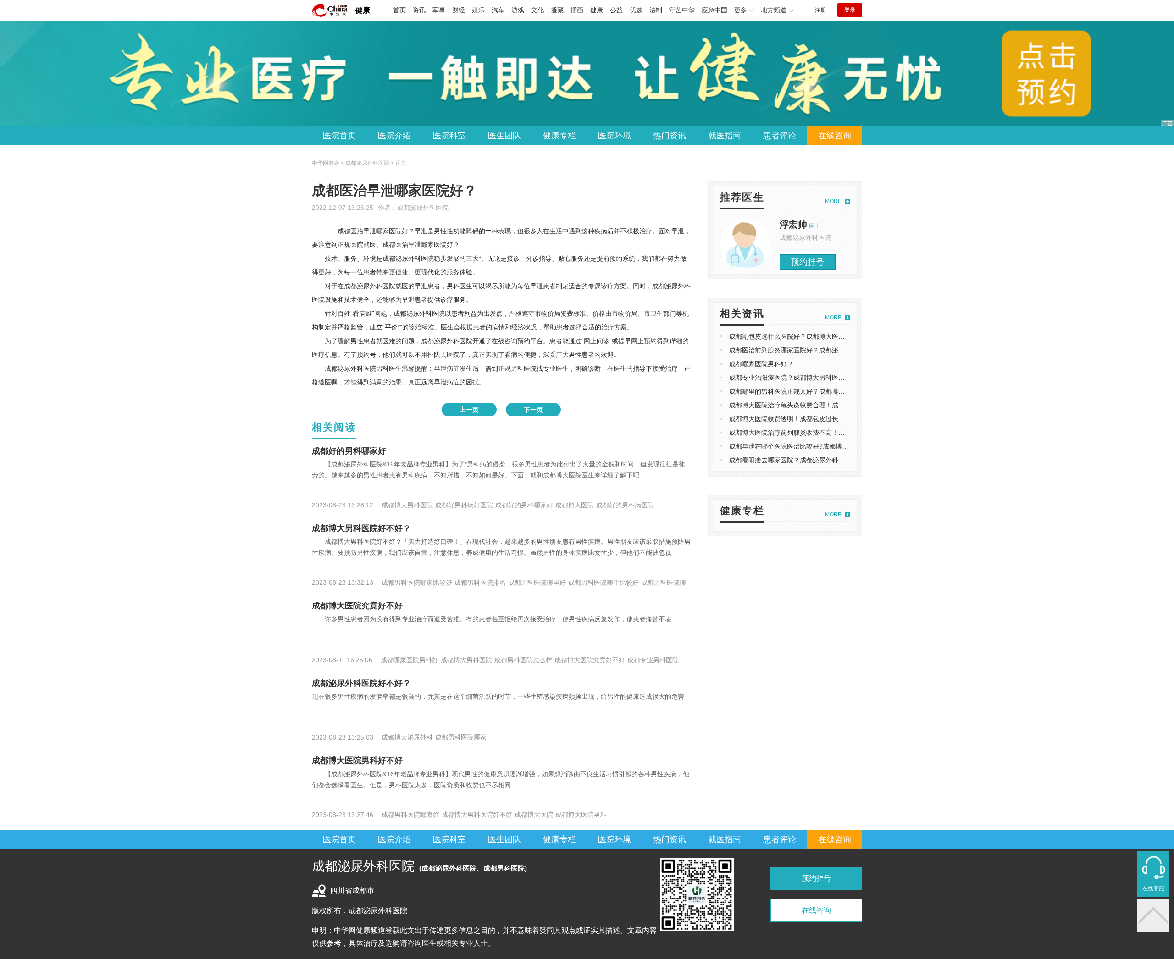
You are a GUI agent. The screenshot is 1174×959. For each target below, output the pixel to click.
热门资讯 (669, 135)
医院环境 (614, 135)
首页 (399, 10)
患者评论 (779, 135)
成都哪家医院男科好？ (761, 363)
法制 (655, 10)
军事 (438, 10)
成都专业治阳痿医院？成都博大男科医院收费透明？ (803, 377)
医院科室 (449, 135)
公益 (616, 10)
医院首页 (339, 135)
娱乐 (478, 10)
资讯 (419, 10)
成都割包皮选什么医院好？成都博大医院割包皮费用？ (806, 336)
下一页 (533, 409)
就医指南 (724, 135)
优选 (636, 10)
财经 (458, 10)
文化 (537, 10)
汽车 (498, 10)
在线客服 (1153, 888)
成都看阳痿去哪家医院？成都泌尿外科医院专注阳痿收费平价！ (819, 460)
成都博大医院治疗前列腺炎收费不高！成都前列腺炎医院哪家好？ (822, 432)
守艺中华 (682, 10)
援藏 (557, 10)
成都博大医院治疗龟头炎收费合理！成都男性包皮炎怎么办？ (816, 405)
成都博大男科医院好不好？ (361, 528)
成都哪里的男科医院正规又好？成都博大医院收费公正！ (809, 391)
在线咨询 (834, 135)
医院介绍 (394, 135)
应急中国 (714, 10)
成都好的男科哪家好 (349, 450)
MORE (833, 201)
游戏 (517, 10)
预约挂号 (807, 262)
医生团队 (504, 135)
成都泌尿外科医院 (423, 207)
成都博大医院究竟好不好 (357, 605)
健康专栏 (559, 135)
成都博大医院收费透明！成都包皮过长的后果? (795, 418)
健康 (362, 10)
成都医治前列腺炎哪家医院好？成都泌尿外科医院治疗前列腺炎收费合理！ (835, 350)
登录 (849, 10)
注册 (820, 10)
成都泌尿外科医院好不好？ (361, 683)
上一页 (469, 409)
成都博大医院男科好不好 (357, 760)
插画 (576, 10)
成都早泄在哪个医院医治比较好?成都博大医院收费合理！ (811, 446)
